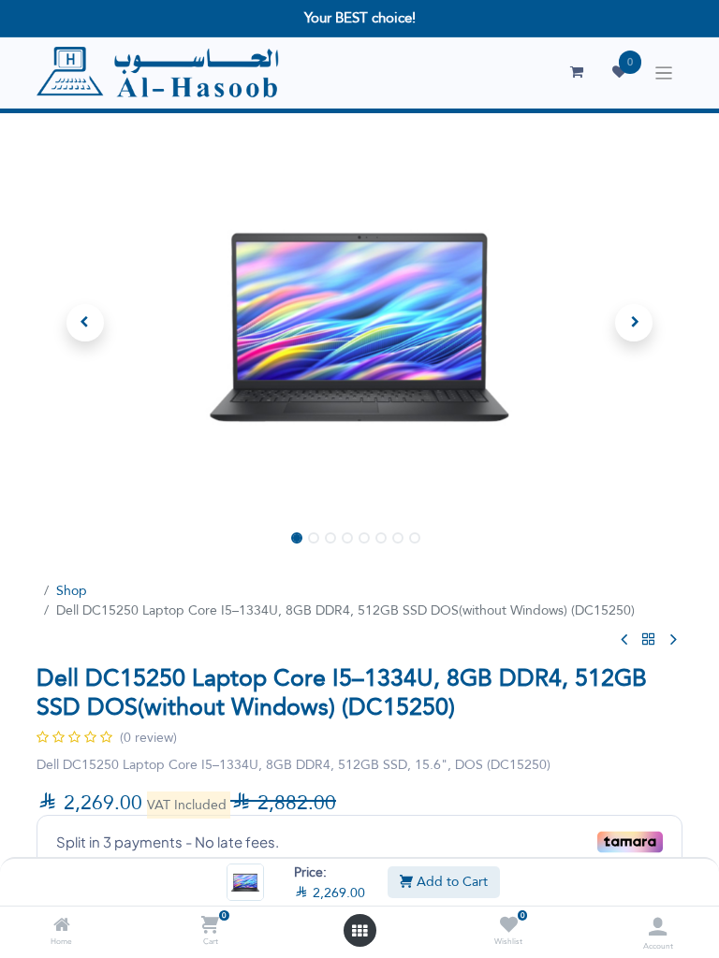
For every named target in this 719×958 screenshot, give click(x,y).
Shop (71, 590)
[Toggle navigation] (664, 73)
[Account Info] (658, 926)
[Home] (61, 926)
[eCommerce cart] (576, 72)
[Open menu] (359, 931)
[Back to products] (649, 640)
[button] (85, 322)
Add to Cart (450, 881)
